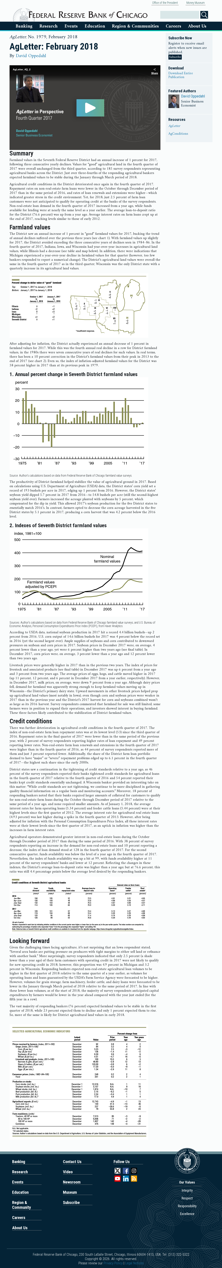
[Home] (88, 13)
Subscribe (175, 57)
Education (95, 26)
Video (68, 1171)
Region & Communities (135, 26)
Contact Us (72, 1161)
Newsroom (72, 1182)
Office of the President (165, 3)
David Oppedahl (31, 56)
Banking (24, 26)
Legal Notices (134, 1263)
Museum (70, 1192)
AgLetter (174, 126)
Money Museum (195, 3)
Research (48, 26)
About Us (197, 26)
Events (71, 26)
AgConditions (178, 134)
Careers (173, 26)
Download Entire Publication (180, 75)
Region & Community (21, 1205)
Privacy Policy (113, 1263)
